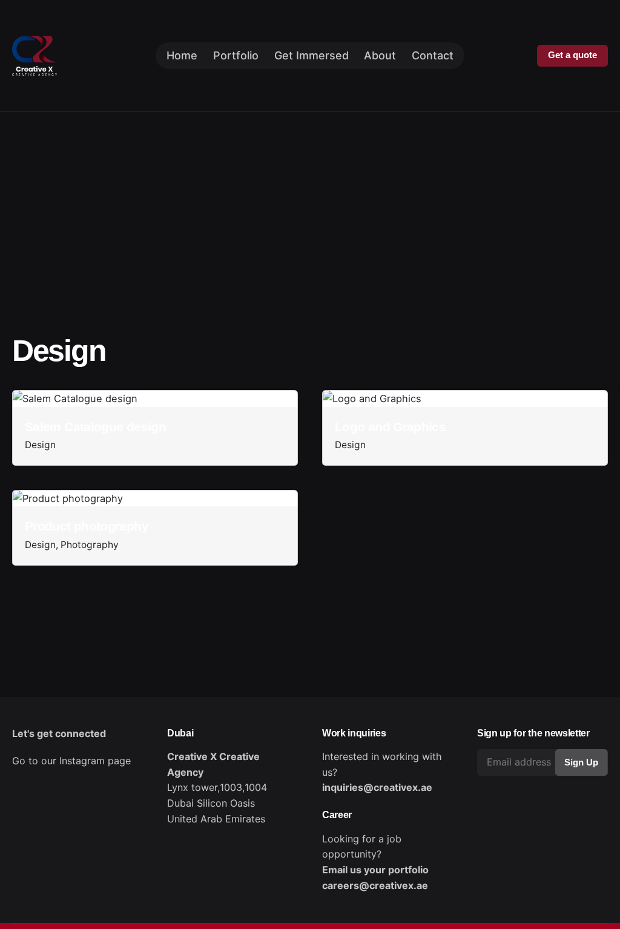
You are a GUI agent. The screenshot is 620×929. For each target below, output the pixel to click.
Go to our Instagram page (71, 761)
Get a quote (572, 55)
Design (40, 445)
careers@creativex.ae (375, 885)
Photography (90, 544)
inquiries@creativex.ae (377, 787)
